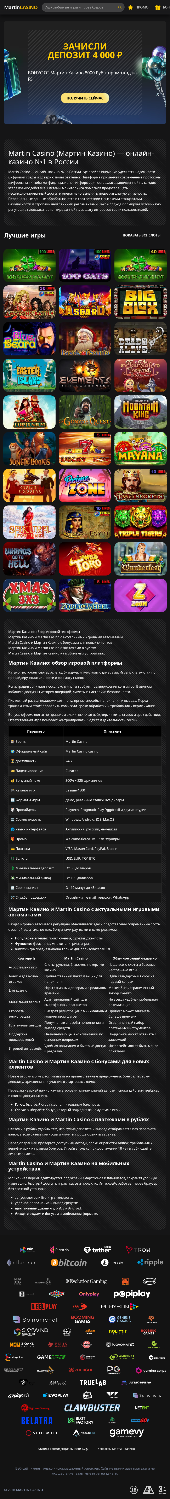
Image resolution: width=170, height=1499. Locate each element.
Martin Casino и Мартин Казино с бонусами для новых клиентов (60, 642)
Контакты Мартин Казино (116, 1449)
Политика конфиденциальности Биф (61, 1449)
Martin (21, 7)
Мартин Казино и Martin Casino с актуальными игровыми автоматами (65, 637)
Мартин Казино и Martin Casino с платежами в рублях (52, 648)
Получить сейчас (85, 98)
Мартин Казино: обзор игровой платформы (44, 631)
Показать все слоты (142, 235)
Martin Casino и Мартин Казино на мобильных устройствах (56, 653)
